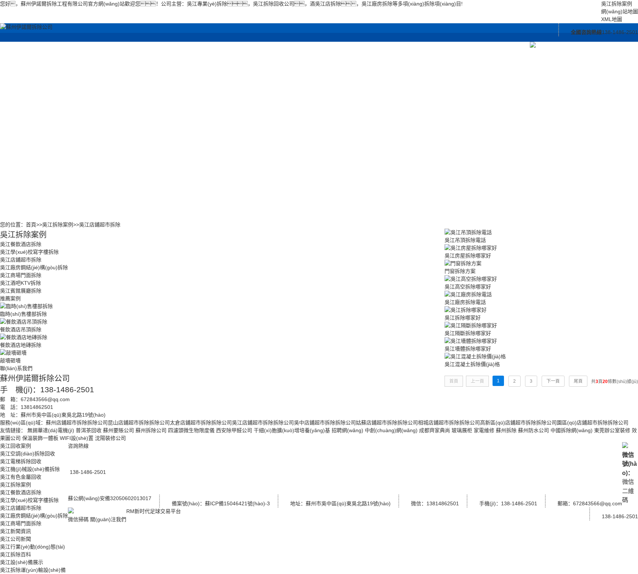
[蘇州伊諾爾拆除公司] (26, 27)
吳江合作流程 (449, 64)
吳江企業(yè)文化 (395, 64)
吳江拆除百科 (286, 119)
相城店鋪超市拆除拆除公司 (449, 423)
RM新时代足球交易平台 (153, 511)
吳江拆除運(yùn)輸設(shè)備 (340, 73)
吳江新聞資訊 (286, 45)
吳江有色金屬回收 (178, 156)
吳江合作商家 (394, 119)
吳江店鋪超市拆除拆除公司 (263, 423)
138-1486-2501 (620, 516)
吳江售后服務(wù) (448, 82)
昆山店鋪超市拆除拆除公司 (139, 423)
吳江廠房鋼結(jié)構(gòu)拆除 (232, 146)
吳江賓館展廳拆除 (232, 211)
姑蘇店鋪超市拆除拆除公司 (387, 423)
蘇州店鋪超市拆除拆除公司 (77, 423)
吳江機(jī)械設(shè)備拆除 (178, 128)
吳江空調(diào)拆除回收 (178, 73)
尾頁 (578, 381)
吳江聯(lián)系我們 (502, 45)
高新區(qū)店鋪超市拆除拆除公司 (518, 423)
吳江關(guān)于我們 (394, 45)
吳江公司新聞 (286, 64)
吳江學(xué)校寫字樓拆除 (232, 91)
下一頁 (553, 381)
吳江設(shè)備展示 (340, 45)
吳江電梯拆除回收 (178, 101)
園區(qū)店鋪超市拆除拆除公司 (592, 423)
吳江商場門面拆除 (232, 174)
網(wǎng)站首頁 (124, 45)
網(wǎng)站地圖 (619, 11)
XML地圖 (611, 19)
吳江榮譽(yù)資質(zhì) (395, 91)
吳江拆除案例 (616, 4)
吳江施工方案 (394, 137)
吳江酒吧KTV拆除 (232, 193)
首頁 (31, 225)
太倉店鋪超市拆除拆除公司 (201, 423)
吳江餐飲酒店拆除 (232, 64)
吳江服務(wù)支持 (448, 45)
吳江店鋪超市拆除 (232, 119)
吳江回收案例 (178, 45)
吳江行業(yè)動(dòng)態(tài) (286, 91)
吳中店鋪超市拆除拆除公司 (325, 423)
